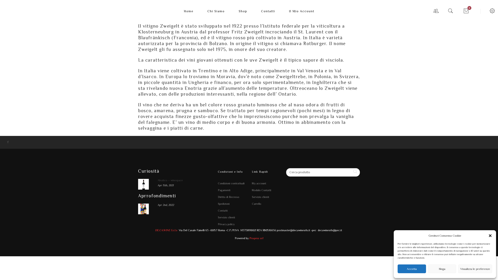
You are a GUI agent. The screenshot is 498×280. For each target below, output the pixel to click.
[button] (490, 236)
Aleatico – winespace (170, 180)
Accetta (412, 268)
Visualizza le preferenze (475, 268)
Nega (442, 268)
